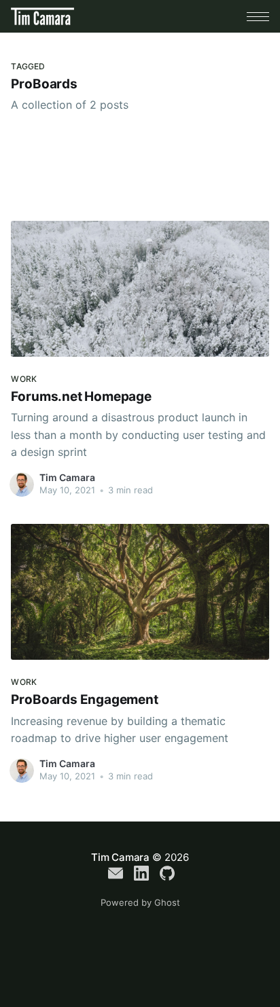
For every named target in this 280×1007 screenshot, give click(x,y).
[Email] (115, 873)
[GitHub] (167, 873)
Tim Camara (67, 477)
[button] (258, 16)
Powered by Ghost (140, 902)
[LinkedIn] (141, 873)
